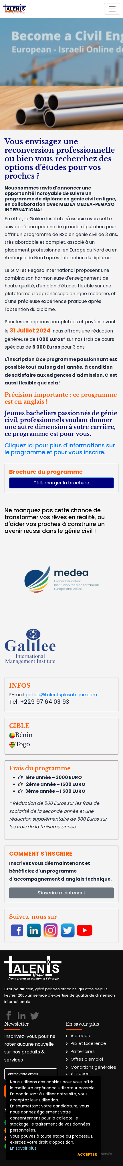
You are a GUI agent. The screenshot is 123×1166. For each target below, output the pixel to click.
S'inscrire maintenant (62, 893)
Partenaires (83, 1051)
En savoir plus (23, 1148)
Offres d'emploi (87, 1059)
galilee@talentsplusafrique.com (61, 694)
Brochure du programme (46, 472)
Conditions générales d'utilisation (91, 1070)
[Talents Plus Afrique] (14, 9)
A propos (80, 1035)
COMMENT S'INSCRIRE (40, 854)
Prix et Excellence (88, 1043)
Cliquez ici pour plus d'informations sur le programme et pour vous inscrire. (60, 448)
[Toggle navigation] (112, 9)
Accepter (87, 1154)
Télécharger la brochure (61, 482)
